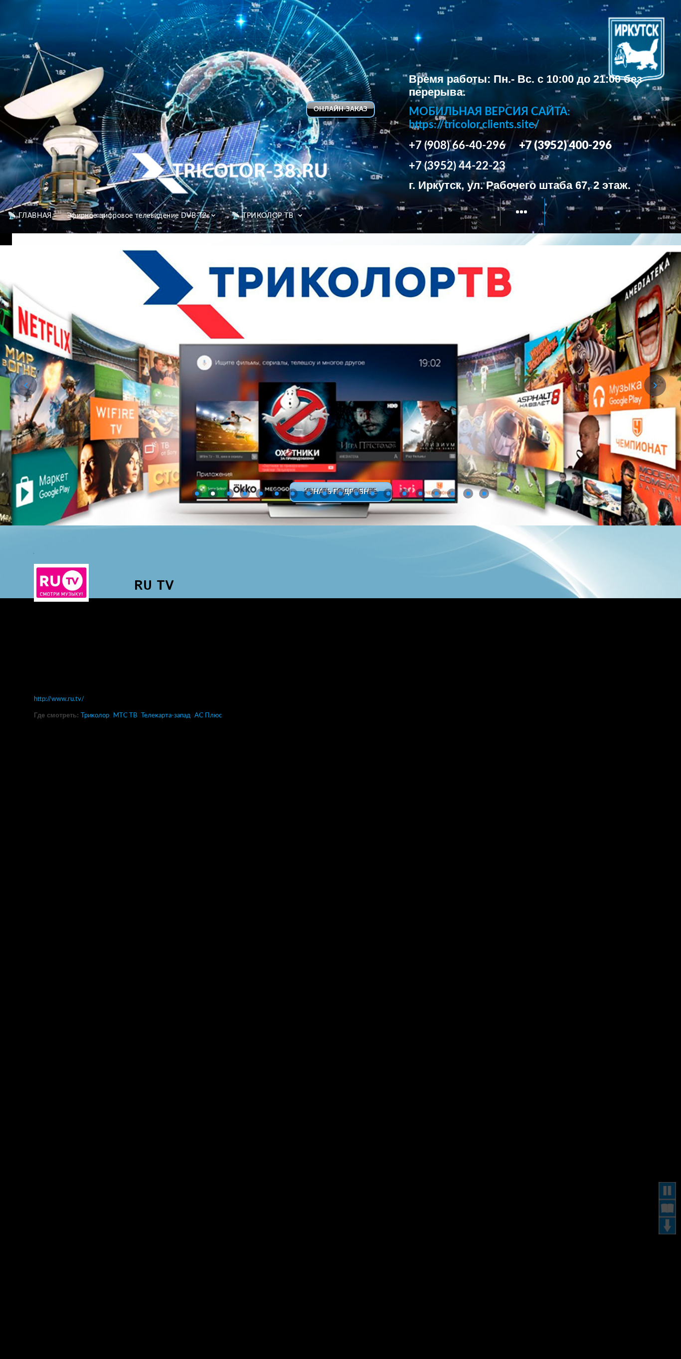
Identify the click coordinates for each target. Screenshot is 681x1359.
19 (484, 494)
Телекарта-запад (165, 715)
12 (372, 494)
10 (340, 494)
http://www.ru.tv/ (59, 699)
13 (388, 494)
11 (356, 494)
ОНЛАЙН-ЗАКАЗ (340, 109)
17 (452, 494)
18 (468, 494)
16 (436, 494)
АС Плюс (208, 715)
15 (420, 494)
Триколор (95, 715)
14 (404, 494)
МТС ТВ (125, 715)
